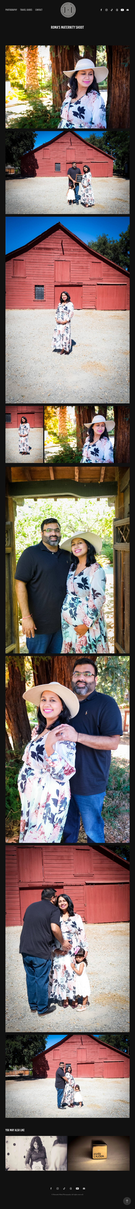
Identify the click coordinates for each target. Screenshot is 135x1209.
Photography (11, 9)
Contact (38, 9)
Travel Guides (26, 9)
